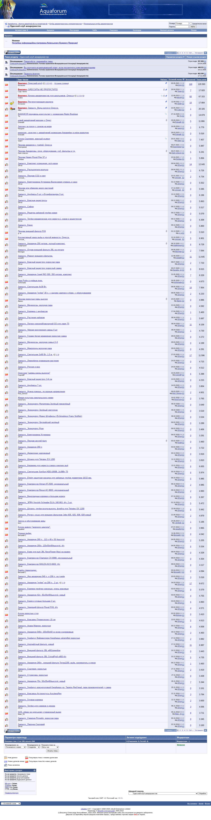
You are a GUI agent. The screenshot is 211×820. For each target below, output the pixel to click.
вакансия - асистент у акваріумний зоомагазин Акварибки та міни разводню (53, 132)
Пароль (172, 27)
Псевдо (172, 23)
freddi (20, 443)
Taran (179, 91)
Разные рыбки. (25, 533)
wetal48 (21, 258)
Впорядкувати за (33, 745)
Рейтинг (163, 79)
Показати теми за (48, 745)
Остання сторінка (61, 83)
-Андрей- (178, 523)
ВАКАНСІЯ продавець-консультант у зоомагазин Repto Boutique (48, 114)
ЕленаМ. (21, 122)
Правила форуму (12, 793)
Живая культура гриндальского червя (35, 398)
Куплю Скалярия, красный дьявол (34, 139)
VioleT (20, 141)
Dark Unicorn (23, 153)
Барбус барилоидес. (27, 570)
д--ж (19, 233)
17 (191, 355)
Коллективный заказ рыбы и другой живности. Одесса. (44, 237)
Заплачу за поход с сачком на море (35, 126)
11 (191, 257)
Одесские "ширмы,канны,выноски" (34, 373)
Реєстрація (74, 30)
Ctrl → (191, 53)
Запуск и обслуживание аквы (31, 521)
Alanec (20, 301)
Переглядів (201, 79)
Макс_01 (21, 714)
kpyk (180, 85)
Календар (137, 30)
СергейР (21, 375)
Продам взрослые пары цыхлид (33, 299)
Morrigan (21, 252)
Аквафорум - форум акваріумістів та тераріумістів (27, 24)
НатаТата (21, 400)
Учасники (114, 30)
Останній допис (175, 79)
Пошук (194, 30)
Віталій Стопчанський (106, 811)
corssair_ (21, 178)
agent (180, 128)
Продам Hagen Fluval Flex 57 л (32, 157)
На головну (192, 803)
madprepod (22, 246)
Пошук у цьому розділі (196, 57)
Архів (201, 803)
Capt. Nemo (22, 91)
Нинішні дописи (167, 30)
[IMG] (7, 787)
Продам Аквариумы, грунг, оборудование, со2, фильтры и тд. (47, 151)
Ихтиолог (21, 85)
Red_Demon (22, 394)
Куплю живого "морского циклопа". (34, 527)
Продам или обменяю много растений (35, 188)
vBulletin (84, 809)
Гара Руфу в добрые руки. (30, 280)
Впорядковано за (11, 745)
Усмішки (8, 785)
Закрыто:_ (38, 163)
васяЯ (179, 97)
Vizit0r (179, 103)
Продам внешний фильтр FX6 (32, 231)
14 (191, 164)
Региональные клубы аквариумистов (98, 24)
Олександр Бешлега (18, 63)
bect (19, 523)
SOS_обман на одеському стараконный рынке (39, 712)
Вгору (207, 803)
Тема (20, 79)
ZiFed (20, 165)
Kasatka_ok (177, 270)
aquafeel (21, 529)
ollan (19, 110)
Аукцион (50, 30)
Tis (19, 116)
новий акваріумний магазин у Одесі (34, 120)
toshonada (22, 283)
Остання (199, 53)
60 (191, 96)
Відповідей (190, 79)
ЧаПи (94, 30)
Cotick (20, 98)
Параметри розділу (174, 57)
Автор (25, 79)
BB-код (7, 783)
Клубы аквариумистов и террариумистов (65, 24)
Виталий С (22, 535)
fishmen (21, 615)
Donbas (21, 159)
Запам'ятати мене (199, 24)
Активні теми (20, 30)
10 (191, 103)
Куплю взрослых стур (28, 613)
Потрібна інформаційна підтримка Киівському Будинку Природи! (45, 43)
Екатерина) (22, 147)
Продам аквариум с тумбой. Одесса (35, 145)
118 (190, 84)
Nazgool (21, 128)
